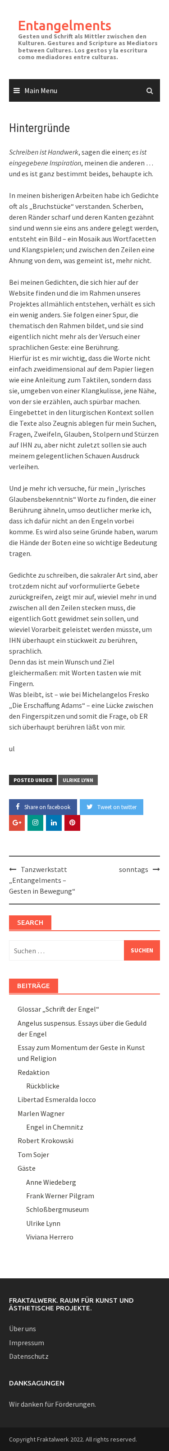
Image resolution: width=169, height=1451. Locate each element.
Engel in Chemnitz (54, 1126)
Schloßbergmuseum (57, 1209)
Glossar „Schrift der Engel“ (58, 1008)
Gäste (27, 1168)
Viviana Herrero (49, 1236)
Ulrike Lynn (78, 780)
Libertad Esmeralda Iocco (57, 1099)
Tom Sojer (33, 1154)
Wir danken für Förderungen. (52, 1404)
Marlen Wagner (41, 1113)
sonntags (133, 869)
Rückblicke (42, 1085)
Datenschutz (29, 1356)
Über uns (22, 1328)
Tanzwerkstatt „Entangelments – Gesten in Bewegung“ (42, 880)
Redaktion (34, 1072)
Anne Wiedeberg (51, 1182)
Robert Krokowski (45, 1140)
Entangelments (64, 25)
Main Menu (40, 90)
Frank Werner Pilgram (60, 1195)
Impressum (26, 1342)
